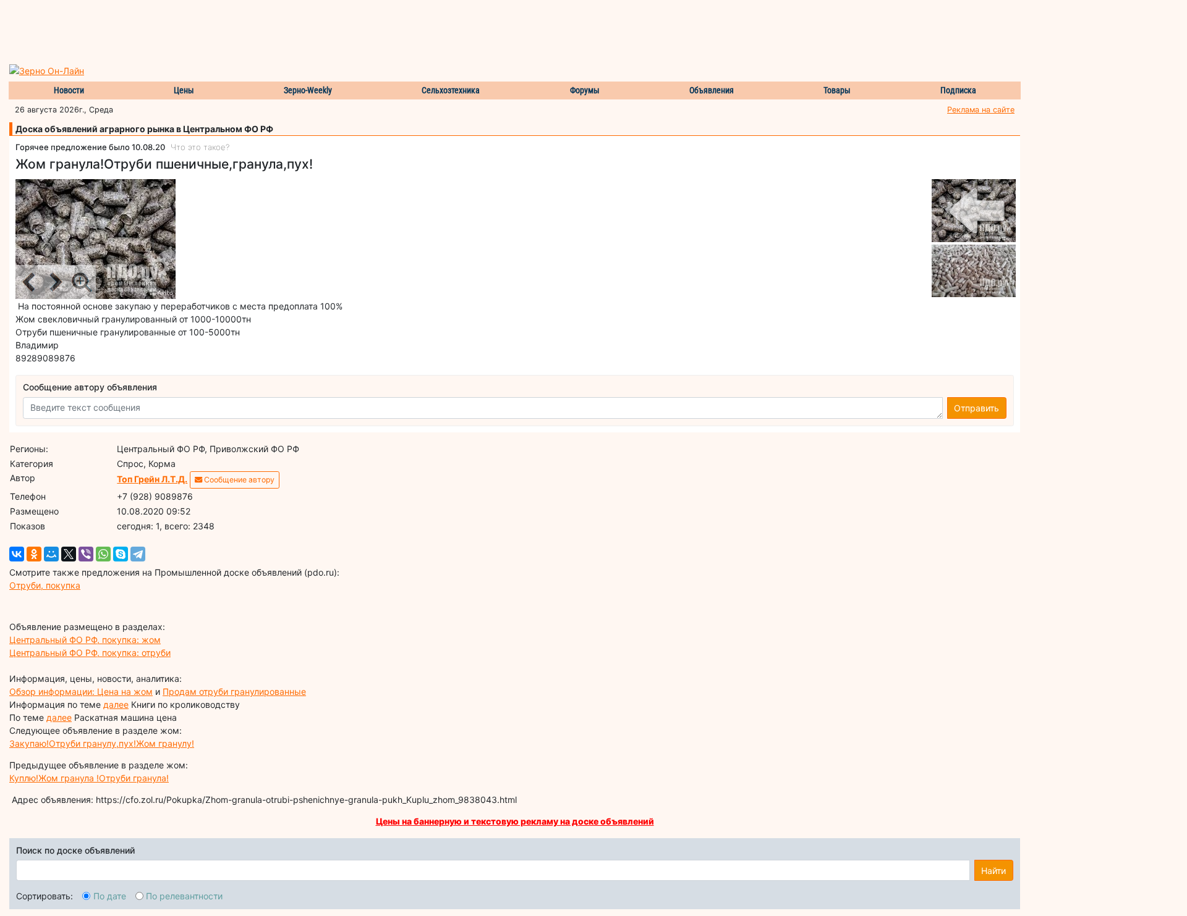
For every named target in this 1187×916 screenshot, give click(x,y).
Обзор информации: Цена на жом (81, 691)
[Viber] (86, 554)
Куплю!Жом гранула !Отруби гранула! (89, 778)
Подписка (958, 90)
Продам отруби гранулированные (234, 691)
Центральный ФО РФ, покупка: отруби (90, 652)
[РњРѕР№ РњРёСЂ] (51, 554)
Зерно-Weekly (308, 90)
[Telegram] (137, 554)
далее (116, 704)
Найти (993, 870)
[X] (68, 554)
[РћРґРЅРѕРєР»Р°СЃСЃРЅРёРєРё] (34, 554)
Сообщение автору (238, 479)
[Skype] (120, 554)
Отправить (976, 408)
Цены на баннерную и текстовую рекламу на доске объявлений (515, 821)
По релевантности (184, 896)
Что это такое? (200, 147)
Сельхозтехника (451, 90)
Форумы (585, 90)
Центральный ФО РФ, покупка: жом (85, 639)
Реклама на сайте (981, 109)
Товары (837, 90)
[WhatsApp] (103, 554)
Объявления (711, 90)
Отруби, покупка (44, 585)
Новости (69, 90)
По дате (109, 896)
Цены (184, 90)
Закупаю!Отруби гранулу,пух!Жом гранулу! (101, 743)
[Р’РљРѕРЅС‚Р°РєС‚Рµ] (16, 554)
